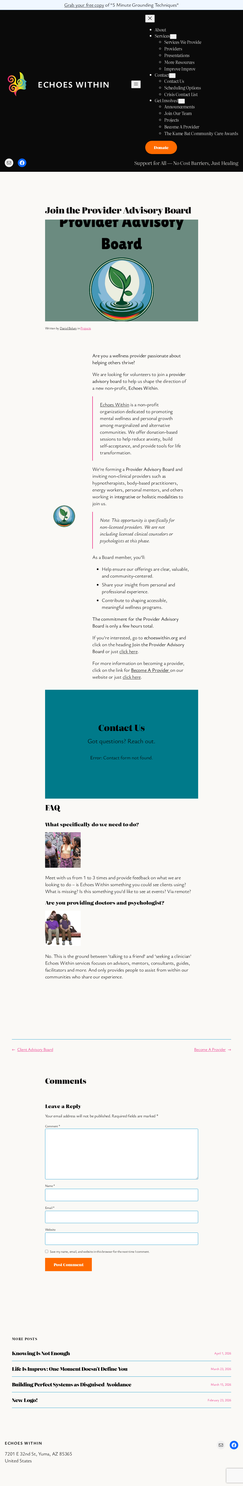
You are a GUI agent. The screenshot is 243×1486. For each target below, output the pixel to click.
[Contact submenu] (172, 75)
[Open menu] (136, 84)
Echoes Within (74, 84)
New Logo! (24, 1400)
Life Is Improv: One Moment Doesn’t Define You (69, 1369)
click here (128, 651)
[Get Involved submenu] (181, 101)
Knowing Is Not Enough (41, 1353)
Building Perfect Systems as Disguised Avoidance (71, 1384)
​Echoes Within (114, 404)
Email (50, 1207)
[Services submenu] (173, 36)
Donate (161, 147)
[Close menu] (150, 18)
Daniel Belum (68, 328)
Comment (52, 1126)
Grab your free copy (84, 4)
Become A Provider (210, 1049)
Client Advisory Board (35, 1049)
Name (50, 1185)
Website (50, 1229)
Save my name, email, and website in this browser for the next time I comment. (100, 1251)
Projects (85, 328)
